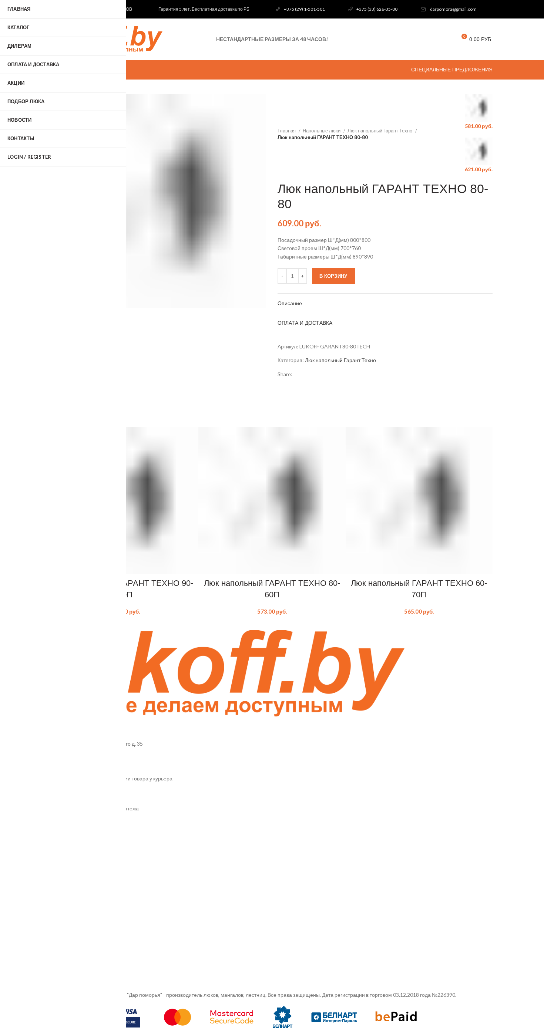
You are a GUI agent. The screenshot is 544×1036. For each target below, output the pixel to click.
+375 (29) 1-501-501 (304, 9)
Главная (287, 131)
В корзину (333, 276)
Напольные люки (322, 131)
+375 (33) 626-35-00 (376, 9)
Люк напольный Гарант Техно (380, 131)
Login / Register (29, 157)
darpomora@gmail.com (453, 9)
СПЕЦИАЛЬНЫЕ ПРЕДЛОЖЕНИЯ (452, 69)
